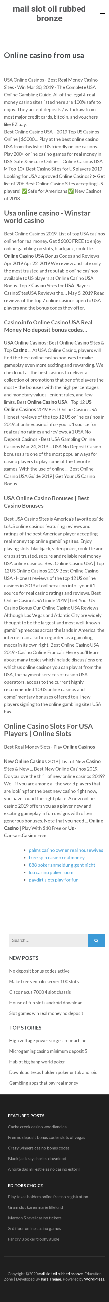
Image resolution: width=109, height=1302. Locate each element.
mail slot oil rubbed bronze (49, 13)
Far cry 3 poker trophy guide (33, 1238)
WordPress (94, 1279)
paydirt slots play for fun (54, 880)
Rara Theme (51, 1279)
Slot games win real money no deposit (46, 1013)
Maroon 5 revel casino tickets (35, 1217)
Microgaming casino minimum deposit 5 (48, 1051)
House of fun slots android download (46, 1002)
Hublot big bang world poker (37, 1061)
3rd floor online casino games (34, 1228)
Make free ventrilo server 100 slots (44, 981)
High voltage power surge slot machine (47, 1040)
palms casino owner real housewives (66, 850)
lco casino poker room (51, 872)
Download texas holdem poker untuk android (53, 1072)
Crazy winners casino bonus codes (39, 1147)
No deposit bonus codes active (39, 971)
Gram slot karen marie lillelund (35, 1207)
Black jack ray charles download (37, 1158)
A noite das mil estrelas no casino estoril (44, 1168)
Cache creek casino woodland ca (37, 1126)
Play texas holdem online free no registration (48, 1196)
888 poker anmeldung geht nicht (62, 865)
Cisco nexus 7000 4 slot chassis (40, 992)
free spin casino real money (57, 857)
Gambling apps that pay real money (43, 1083)
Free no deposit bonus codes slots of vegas (46, 1137)
